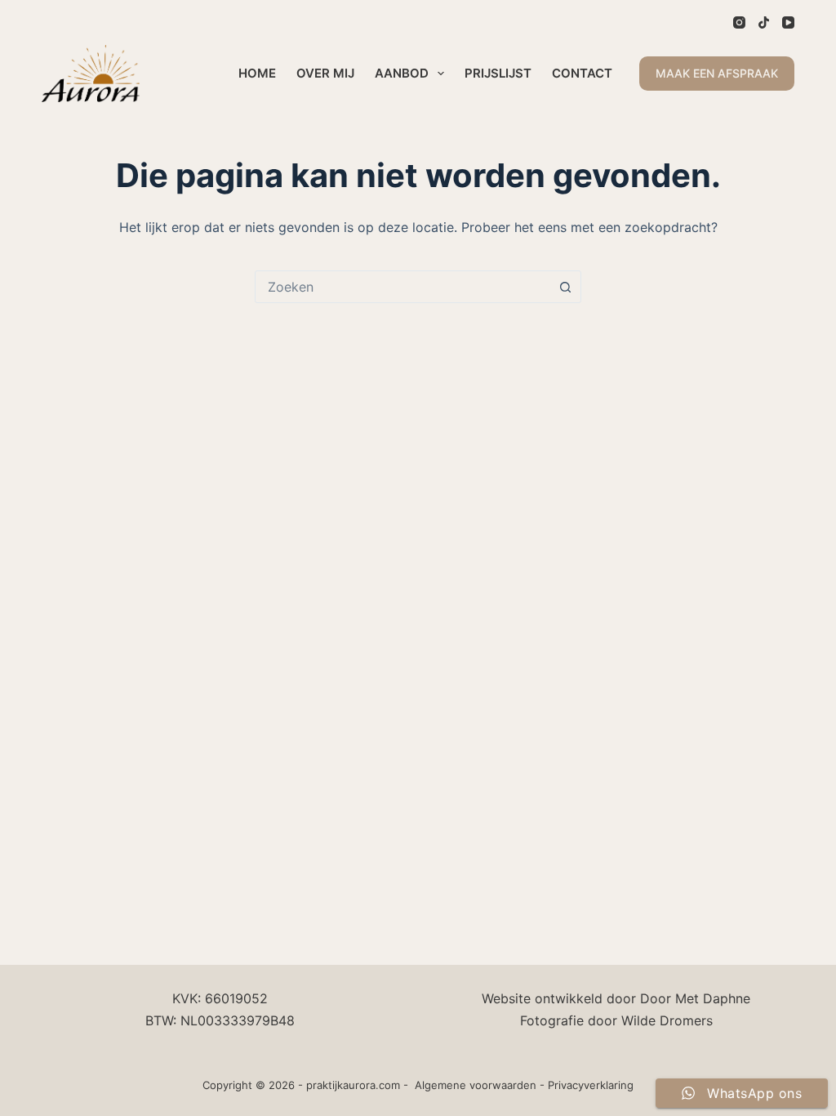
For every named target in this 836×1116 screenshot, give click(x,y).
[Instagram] (739, 22)
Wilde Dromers (667, 1020)
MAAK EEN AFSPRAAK (717, 73)
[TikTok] (764, 22)
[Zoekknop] (564, 286)
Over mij (325, 73)
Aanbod (402, 73)
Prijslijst (498, 73)
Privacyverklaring (591, 1084)
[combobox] (402, 286)
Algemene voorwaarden (475, 1084)
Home (257, 73)
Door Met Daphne (695, 998)
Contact (582, 73)
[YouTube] (788, 22)
